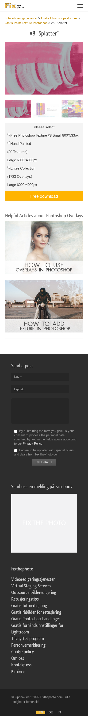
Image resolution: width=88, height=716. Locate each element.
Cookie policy (22, 651)
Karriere (17, 671)
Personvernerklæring (28, 645)
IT (59, 712)
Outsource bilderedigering (33, 592)
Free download (44, 196)
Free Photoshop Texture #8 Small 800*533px (44, 135)
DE (51, 712)
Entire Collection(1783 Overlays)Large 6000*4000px (22, 176)
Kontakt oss (21, 665)
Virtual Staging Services (31, 586)
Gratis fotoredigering (29, 605)
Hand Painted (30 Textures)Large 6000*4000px (22, 152)
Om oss (17, 658)
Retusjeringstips (25, 599)
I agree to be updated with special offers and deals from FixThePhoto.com (44, 452)
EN (41, 712)
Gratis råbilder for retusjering (36, 612)
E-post (18, 389)
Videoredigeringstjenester (33, 579)
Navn (17, 377)
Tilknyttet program (27, 638)
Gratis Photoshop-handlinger (35, 619)
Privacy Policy (32, 443)
